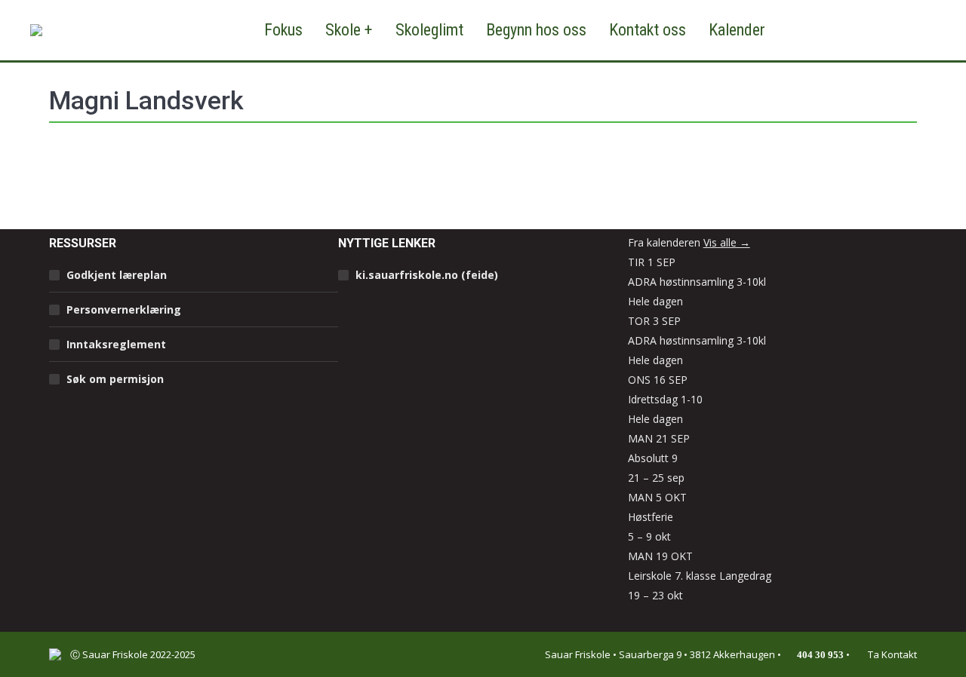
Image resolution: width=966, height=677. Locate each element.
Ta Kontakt (891, 654)
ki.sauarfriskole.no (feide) (426, 275)
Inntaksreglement (116, 344)
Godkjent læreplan (116, 275)
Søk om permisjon (115, 379)
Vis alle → (726, 242)
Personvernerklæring (123, 309)
